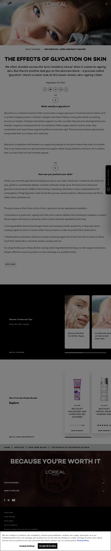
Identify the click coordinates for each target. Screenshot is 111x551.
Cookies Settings (27, 546)
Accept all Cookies (47, 546)
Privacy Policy (83, 540)
